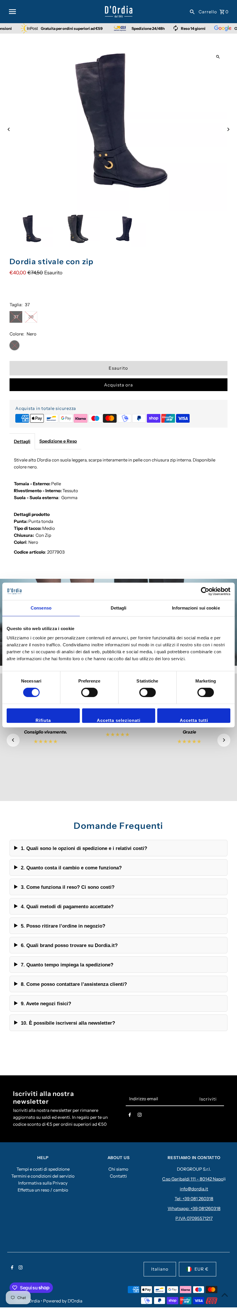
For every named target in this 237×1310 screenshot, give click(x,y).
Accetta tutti (194, 720)
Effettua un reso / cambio (43, 1190)
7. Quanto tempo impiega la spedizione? (67, 964)
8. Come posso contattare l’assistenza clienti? (74, 984)
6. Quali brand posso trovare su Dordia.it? (69, 945)
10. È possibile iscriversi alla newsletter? (68, 1023)
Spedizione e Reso (58, 441)
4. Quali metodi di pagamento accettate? (67, 906)
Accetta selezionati (118, 720)
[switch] (89, 692)
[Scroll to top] (224, 1294)
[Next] (228, 129)
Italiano (160, 1269)
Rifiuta (43, 720)
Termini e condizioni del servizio (43, 1176)
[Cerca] (192, 11)
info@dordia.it (194, 1189)
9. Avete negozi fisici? (46, 1003)
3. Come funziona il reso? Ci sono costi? (67, 887)
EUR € (202, 1269)
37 (16, 317)
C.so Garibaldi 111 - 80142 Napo (192, 1179)
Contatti (118, 1176)
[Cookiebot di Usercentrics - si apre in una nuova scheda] (205, 591)
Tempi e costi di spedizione (43, 1169)
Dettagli (22, 441)
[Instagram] (140, 1115)
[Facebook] (130, 1115)
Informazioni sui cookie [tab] (196, 607)
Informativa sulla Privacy (43, 1183)
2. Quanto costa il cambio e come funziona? (71, 867)
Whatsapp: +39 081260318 (194, 1208)
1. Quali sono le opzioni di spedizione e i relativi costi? (84, 848)
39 (31, 317)
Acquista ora (118, 385)
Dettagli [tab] (119, 607)
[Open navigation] (54, 11)
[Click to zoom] (218, 56)
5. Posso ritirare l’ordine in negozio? (63, 925)
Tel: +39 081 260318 (194, 1198)
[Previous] (8, 129)
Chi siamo (118, 1169)
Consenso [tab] (41, 607)
